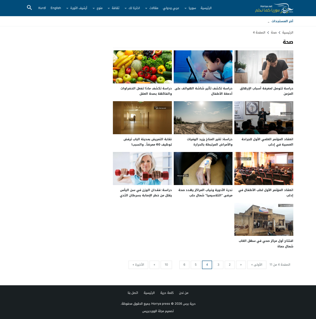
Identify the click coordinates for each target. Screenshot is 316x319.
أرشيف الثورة (78, 8)
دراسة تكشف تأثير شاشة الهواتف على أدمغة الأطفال (203, 91)
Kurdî (42, 8)
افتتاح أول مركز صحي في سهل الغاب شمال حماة (266, 243)
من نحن (183, 293)
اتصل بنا (133, 293)
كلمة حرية (166, 293)
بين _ (266, 21)
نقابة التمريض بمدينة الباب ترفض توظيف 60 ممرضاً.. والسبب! (148, 141)
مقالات (153, 8)
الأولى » (256, 264)
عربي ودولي (171, 8)
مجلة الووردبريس (153, 311)
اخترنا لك (134, 8)
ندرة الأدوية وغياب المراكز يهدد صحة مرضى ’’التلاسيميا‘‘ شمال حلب (205, 192)
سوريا (192, 8)
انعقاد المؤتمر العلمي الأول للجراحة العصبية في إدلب (267, 141)
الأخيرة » (138, 264)
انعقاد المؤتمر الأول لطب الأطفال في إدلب (265, 192)
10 (166, 264)
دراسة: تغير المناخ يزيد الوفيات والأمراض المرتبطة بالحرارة (209, 141)
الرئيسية (206, 8)
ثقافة (115, 8)
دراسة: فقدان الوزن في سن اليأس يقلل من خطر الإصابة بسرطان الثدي (146, 192)
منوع (99, 8)
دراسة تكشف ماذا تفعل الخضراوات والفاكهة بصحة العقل (146, 91)
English (56, 8)
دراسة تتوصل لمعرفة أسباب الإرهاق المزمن (266, 91)
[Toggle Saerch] (29, 8)
